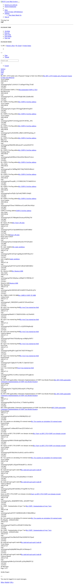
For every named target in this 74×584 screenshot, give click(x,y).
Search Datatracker (10, 6)
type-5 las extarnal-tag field (25, 368)
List (2, 74)
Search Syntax (9, 12)
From (2, 71)
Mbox (2, 582)
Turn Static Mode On (14, 15)
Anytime (7, 31)
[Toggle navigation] (1, 52)
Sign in (7, 17)
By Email (18, 45)
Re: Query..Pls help (18, 223)
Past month (8, 36)
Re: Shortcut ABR (17, 271)
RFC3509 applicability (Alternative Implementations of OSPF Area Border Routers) (33, 408)
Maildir (7, 582)
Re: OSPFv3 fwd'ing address (27, 102)
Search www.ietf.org (11, 5)
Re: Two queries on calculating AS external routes (46, 421)
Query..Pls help (14, 235)
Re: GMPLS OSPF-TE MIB (27, 295)
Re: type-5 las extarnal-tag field (29, 307)
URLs (11, 582)
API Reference (18, 12)
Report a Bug (10, 45)
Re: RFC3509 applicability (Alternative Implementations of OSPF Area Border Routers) (36, 381)
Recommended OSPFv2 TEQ (28, 90)
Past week (8, 34)
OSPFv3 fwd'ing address (23, 210)
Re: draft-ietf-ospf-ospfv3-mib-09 (31, 470)
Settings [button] (7, 13)
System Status (27, 45)
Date (6, 55)
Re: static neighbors (19, 247)
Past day (7, 33)
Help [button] (6, 10)
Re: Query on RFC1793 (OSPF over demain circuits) (49, 433)
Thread (7, 57)
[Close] (1, 576)
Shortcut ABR (13, 283)
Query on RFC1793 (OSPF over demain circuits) (46, 494)
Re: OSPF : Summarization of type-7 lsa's (38, 506)
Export (7, 66)
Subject (3, 69)
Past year (7, 38)
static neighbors (15, 259)
